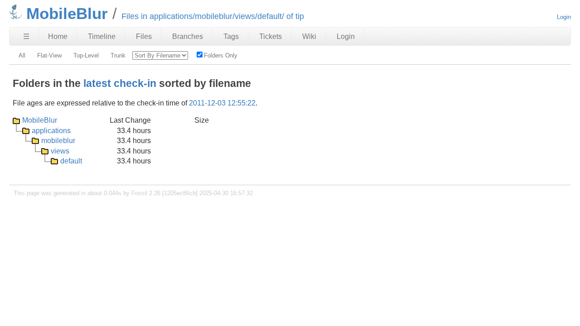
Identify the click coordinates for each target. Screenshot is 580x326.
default (71, 161)
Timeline (102, 36)
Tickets (270, 36)
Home (58, 36)
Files (144, 36)
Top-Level (86, 55)
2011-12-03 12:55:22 (222, 103)
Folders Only (220, 55)
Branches (187, 36)
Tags (231, 36)
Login (564, 17)
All (22, 55)
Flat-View (49, 55)
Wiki (309, 36)
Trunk (118, 55)
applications (51, 130)
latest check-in (119, 83)
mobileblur (58, 140)
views (60, 151)
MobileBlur (39, 120)
